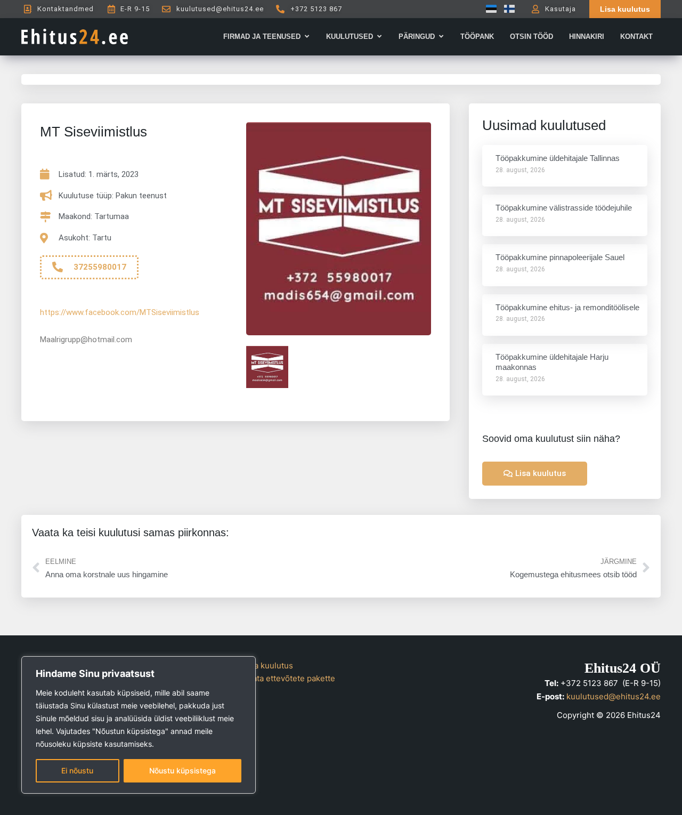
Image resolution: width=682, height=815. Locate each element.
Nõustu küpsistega (182, 770)
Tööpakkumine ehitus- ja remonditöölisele (567, 307)
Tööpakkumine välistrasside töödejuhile (564, 207)
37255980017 (100, 267)
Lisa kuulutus (268, 665)
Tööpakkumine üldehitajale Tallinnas (558, 158)
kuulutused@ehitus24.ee (613, 696)
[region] (138, 725)
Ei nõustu (77, 770)
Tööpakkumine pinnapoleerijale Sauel (560, 257)
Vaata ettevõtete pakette (289, 678)
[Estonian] (489, 9)
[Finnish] (507, 9)
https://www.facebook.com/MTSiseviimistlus (119, 312)
